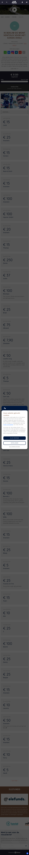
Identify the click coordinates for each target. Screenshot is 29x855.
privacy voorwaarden (8, 424)
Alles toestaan (14, 438)
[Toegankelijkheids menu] (27, 853)
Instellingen (14, 443)
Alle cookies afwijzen (14, 446)
